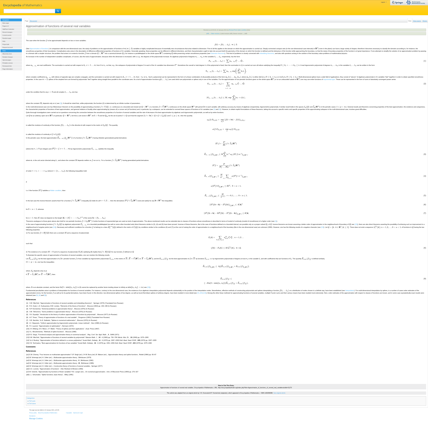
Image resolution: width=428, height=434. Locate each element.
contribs (243, 30)
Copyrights (69, 412)
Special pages (6, 60)
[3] (214, 109)
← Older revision (214, 33)
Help (3, 41)
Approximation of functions (39, 48)
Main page (5, 23)
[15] (148, 287)
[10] (201, 293)
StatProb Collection (8, 29)
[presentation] (46, 40)
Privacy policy (33, 412)
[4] (220, 109)
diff (208, 33)
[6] (40, 295)
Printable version (7, 63)
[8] (45, 295)
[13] (356, 224)
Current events (6, 35)
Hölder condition (55, 190)
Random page (6, 38)
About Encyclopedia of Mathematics (47, 412)
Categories (30, 398)
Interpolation (349, 290)
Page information (7, 69)
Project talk (5, 44)
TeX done (32, 403)
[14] (54, 227)
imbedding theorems (267, 53)
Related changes (7, 57)
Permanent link (7, 66)
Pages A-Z (5, 26)
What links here (7, 54)
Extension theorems (218, 53)
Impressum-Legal (78, 412)
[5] (37, 295)
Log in (383, 2)
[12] (204, 293)
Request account (7, 47)
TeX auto (32, 401)
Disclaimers (32, 416)
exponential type (329, 79)
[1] (61, 103)
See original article (279, 393)
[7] (198, 293)
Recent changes (7, 32)
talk (239, 30)
